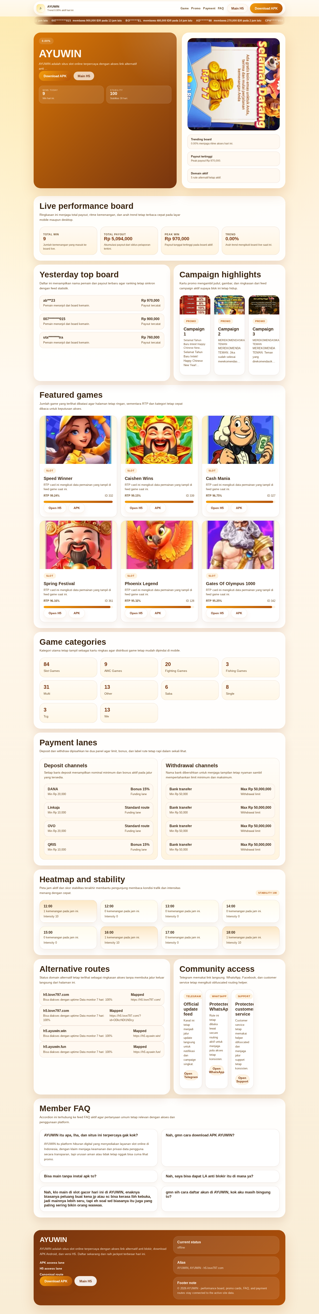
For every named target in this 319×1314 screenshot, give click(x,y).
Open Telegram (191, 1075)
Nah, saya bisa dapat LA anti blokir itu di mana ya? (209, 1176)
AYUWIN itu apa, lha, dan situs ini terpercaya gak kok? (91, 1135)
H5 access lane (51, 1268)
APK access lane (52, 1262)
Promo (196, 8)
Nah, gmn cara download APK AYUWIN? (200, 1135)
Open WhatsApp (216, 1070)
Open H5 (55, 508)
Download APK (266, 8)
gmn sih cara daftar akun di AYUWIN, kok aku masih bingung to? (218, 1194)
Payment (209, 8)
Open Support (242, 1079)
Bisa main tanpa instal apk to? (70, 1176)
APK (77, 508)
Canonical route (51, 1274)
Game (185, 8)
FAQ (221, 8)
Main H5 (237, 8)
